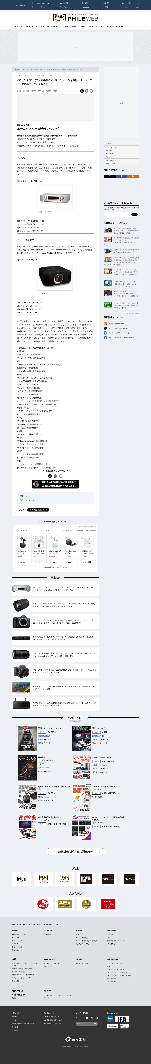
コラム (109, 937)
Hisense (85, 7)
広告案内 (15, 1016)
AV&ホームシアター (112, 147)
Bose (43, 7)
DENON (85, 3)
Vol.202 (51, 732)
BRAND (79, 959)
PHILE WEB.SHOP (18, 995)
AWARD (79, 930)
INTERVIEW (49, 959)
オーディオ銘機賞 (82, 937)
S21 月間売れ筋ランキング (38, 510)
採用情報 (15, 1030)
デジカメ (75, 26)
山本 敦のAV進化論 (18, 971)
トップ (15, 26)
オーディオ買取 (128, 7)
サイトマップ (16, 1020)
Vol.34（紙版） (97, 797)
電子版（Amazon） (44, 739)
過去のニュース (110, 163)
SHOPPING (17, 991)
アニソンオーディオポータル (22, 978)
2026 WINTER (108, 761)
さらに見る (111, 944)
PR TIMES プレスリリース (53, 1023)
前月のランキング (27, 500)
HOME (17, 69)
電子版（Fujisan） (44, 743)
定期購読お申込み (44, 736)
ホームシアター (51, 26)
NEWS (15, 930)
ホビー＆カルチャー (112, 160)
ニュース (22, 69)
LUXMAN (106, 3)
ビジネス (99, 26)
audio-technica (43, 3)
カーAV (83, 26)
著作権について (49, 1013)
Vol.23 (50, 793)
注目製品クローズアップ (115, 223)
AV (22, 26)
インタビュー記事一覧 (51, 963)
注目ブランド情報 (82, 963)
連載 (14, 959)
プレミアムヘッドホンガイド (117, 972)
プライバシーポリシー (51, 1016)
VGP (77, 934)
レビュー (110, 934)
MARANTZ (64, 3)
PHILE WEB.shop (44, 768)
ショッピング (109, 26)
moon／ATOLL (128, 3)
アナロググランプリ (82, 944)
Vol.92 (104, 732)
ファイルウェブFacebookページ (119, 333)
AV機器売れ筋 (48, 934)
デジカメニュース (111, 157)
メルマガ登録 (112, 982)
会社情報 (15, 1027)
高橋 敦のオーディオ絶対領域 (22, 968)
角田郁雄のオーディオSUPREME (23, 975)
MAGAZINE (75, 717)
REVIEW (111, 930)
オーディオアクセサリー (115, 963)
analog (109, 966)
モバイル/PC (64, 26)
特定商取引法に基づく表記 (53, 1020)
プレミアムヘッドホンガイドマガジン (120, 975)
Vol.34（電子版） (109, 793)
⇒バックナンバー (133, 313)
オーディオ (29, 26)
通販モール (15, 998)
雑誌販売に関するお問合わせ (75, 851)
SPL (107, 7)
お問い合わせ (16, 1013)
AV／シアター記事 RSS (116, 323)
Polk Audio (64, 7)
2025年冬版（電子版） (57, 823)
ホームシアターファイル (115, 969)
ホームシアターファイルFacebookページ (122, 338)
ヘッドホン (40, 26)
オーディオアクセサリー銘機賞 (86, 941)
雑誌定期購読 (112, 978)
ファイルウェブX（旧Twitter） (118, 328)
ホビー (90, 26)
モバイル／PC (17, 941)
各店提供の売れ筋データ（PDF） (31, 139)
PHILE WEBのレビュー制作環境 (23, 1023)
